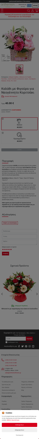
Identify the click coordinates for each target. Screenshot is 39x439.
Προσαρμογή (19, 435)
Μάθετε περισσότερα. (13, 420)
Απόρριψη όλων (19, 430)
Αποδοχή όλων (19, 425)
